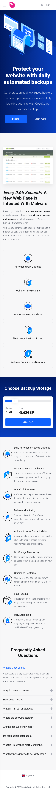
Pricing (15, 119)
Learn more (40, 119)
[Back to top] (28, 781)
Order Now (28, 422)
